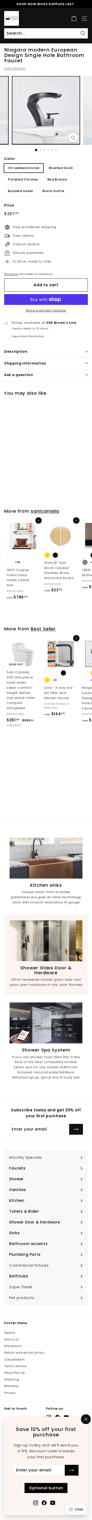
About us (11, 1339)
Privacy (10, 1393)
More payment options (46, 310)
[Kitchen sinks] (46, 858)
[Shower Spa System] (46, 1022)
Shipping (10, 274)
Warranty (11, 1386)
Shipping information (25, 363)
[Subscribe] (72, 1470)
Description (15, 351)
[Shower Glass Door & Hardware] (46, 940)
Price (9, 205)
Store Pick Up (14, 1373)
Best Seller (43, 629)
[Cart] (74, 18)
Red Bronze (57, 179)
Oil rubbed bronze (23, 168)
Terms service (15, 1366)
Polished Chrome (23, 179)
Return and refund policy (24, 1353)
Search (9, 1333)
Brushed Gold (61, 168)
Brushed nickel (20, 191)
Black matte (53, 191)
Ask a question (18, 374)
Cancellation (14, 1359)
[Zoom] (73, 137)
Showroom (13, 1346)
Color (9, 158)
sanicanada (14, 68)
